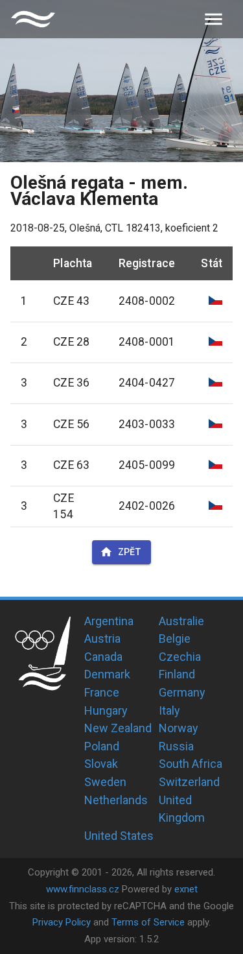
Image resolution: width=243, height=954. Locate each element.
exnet (186, 889)
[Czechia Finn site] (33, 19)
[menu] (213, 19)
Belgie (175, 638)
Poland (101, 746)
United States (119, 835)
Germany (182, 692)
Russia (176, 746)
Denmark (107, 674)
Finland (177, 674)
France (101, 692)
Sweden (105, 782)
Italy (169, 710)
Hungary (106, 710)
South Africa (190, 763)
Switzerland (189, 782)
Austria (102, 638)
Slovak (101, 763)
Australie (181, 621)
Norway (178, 728)
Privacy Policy (61, 922)
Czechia (180, 656)
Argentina (108, 621)
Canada (103, 656)
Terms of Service (148, 922)
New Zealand (118, 728)
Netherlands (116, 800)
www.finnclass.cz (82, 889)
